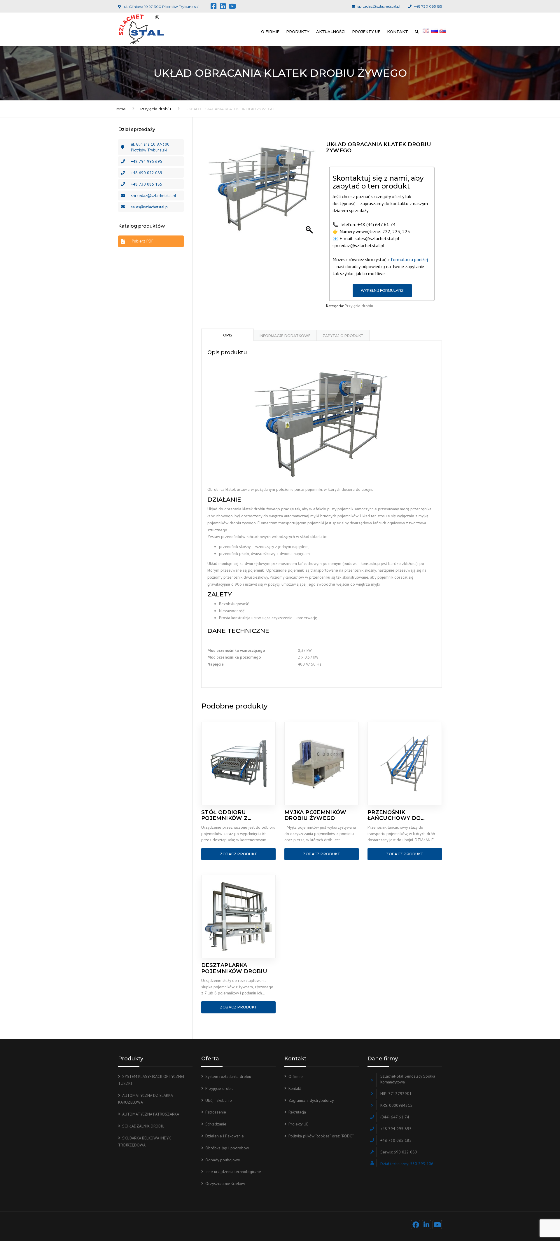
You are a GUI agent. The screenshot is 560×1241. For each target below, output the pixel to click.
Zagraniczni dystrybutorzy (311, 1100)
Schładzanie (215, 1124)
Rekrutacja (297, 1112)
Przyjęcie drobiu (155, 109)
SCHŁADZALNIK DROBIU (143, 1126)
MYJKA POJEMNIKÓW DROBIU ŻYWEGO (315, 815)
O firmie (270, 31)
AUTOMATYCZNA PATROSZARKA (150, 1114)
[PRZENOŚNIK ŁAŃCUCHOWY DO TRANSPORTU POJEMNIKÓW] (405, 763)
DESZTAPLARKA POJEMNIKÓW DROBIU (234, 968)
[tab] (227, 335)
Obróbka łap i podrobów (227, 1148)
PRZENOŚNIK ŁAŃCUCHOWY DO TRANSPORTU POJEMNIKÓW (394, 815)
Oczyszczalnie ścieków (225, 1183)
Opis (227, 335)
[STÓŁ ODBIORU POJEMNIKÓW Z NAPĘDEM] (238, 763)
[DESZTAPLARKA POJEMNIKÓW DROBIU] (238, 916)
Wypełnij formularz (382, 290)
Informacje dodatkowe (285, 336)
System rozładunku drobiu (228, 1076)
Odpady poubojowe (222, 1160)
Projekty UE (366, 31)
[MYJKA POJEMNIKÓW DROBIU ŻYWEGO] (321, 763)
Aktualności (330, 31)
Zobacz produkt (238, 854)
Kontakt (397, 31)
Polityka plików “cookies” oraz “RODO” (321, 1136)
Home (120, 109)
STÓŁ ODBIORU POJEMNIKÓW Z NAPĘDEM (224, 815)
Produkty (297, 31)
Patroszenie (215, 1112)
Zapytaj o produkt (343, 336)
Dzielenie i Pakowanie (224, 1136)
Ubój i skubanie (218, 1100)
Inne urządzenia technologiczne (233, 1171)
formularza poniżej (409, 259)
